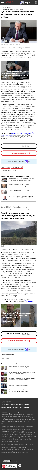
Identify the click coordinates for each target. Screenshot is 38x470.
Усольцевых (29, 301)
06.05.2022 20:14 (6, 7)
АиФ (2, 246)
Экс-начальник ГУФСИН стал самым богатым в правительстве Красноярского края (22, 179)
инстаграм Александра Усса (10, 44)
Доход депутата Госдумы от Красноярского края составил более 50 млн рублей (21, 197)
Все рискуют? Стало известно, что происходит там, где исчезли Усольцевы (17, 315)
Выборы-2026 (24, 405)
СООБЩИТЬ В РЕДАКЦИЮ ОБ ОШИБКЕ (15, 407)
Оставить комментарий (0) (19, 153)
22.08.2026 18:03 (6, 207)
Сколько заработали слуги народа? (19, 190)
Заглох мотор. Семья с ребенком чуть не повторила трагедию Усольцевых (20, 384)
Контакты (5, 405)
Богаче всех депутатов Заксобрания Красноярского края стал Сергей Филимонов (22, 185)
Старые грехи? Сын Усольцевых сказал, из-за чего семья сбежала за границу (22, 373)
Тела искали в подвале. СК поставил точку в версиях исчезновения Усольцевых (21, 390)
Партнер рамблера (17, 461)
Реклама (14, 405)
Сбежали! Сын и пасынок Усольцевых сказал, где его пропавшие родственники (22, 378)
